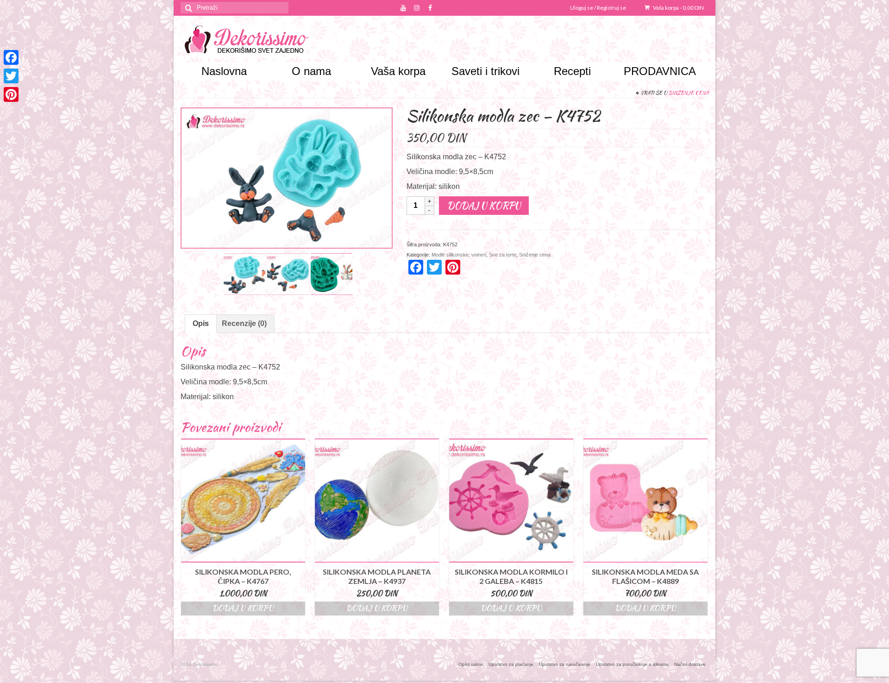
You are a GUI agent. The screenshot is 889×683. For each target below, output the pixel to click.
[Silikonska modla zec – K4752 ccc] (288, 273)
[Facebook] (11, 57)
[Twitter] (11, 76)
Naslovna (224, 71)
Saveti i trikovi (485, 71)
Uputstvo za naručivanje (564, 664)
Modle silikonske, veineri (459, 254)
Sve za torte (502, 254)
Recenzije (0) (244, 323)
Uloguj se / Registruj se (598, 7)
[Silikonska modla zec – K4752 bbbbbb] (244, 273)
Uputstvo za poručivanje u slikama (632, 664)
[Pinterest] (11, 94)
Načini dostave (690, 664)
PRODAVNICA (660, 71)
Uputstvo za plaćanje (510, 664)
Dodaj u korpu (483, 205)
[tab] (201, 323)
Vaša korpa (678, 7)
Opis (201, 323)
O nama (311, 71)
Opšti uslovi (470, 664)
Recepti (572, 71)
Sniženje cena (688, 92)
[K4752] (331, 273)
